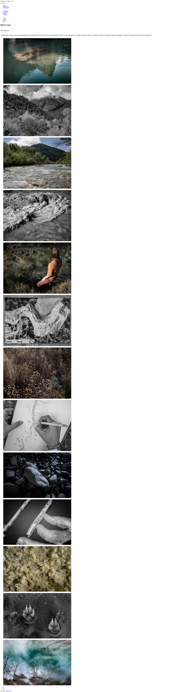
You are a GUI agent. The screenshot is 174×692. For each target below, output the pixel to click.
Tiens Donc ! (9, 690)
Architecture (6, 11)
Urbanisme (5, 12)
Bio (4, 21)
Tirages (4, 20)
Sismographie (6, 7)
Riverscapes (5, 6)
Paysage (5, 13)
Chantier (5, 14)
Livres (4, 17)
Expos (4, 19)
